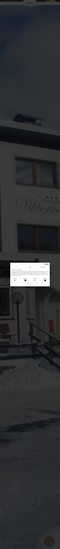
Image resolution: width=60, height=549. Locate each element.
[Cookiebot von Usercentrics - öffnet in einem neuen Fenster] (45, 264)
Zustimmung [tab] (17, 267)
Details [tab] (30, 267)
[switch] (25, 280)
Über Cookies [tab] (43, 267)
